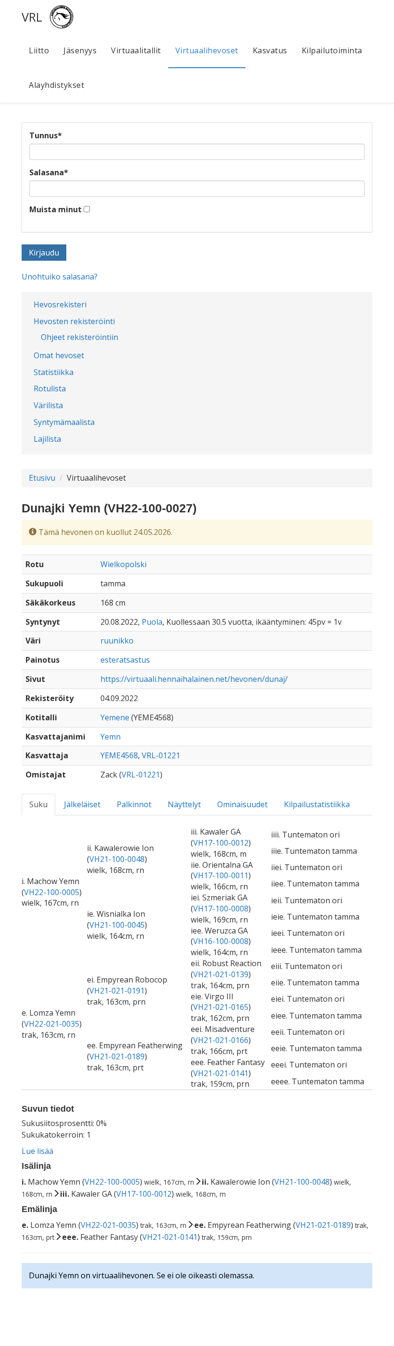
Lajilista (47, 439)
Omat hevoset (59, 355)
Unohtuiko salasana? (60, 276)
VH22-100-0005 (51, 892)
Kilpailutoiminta (332, 50)
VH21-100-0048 (117, 859)
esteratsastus (125, 660)
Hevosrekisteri (60, 304)
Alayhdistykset (56, 85)
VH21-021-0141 (220, 1073)
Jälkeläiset (82, 804)
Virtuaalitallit (136, 50)
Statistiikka (54, 372)
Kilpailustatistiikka (317, 804)
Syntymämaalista (64, 422)
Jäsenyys (80, 50)
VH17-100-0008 (220, 908)
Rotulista (50, 388)
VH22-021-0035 (51, 1024)
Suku (38, 804)
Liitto (39, 50)
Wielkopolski (123, 564)
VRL (32, 17)
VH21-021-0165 (220, 1007)
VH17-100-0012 (220, 842)
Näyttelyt (184, 804)
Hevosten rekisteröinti (74, 321)
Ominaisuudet (242, 804)
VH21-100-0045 (117, 925)
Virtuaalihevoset (206, 50)
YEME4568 (119, 755)
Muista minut (55, 209)
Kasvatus (270, 50)
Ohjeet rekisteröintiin (79, 337)
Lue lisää (37, 1151)
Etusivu (42, 478)
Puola (152, 622)
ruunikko (117, 640)
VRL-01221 (161, 755)
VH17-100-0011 (220, 875)
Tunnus (45, 135)
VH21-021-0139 (220, 974)
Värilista (48, 405)
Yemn (110, 736)
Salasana (48, 172)
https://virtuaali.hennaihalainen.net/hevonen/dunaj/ (194, 679)
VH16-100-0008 (220, 941)
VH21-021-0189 (117, 1056)
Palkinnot (134, 804)
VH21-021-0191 (117, 990)
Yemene (114, 717)
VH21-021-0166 (220, 1040)
